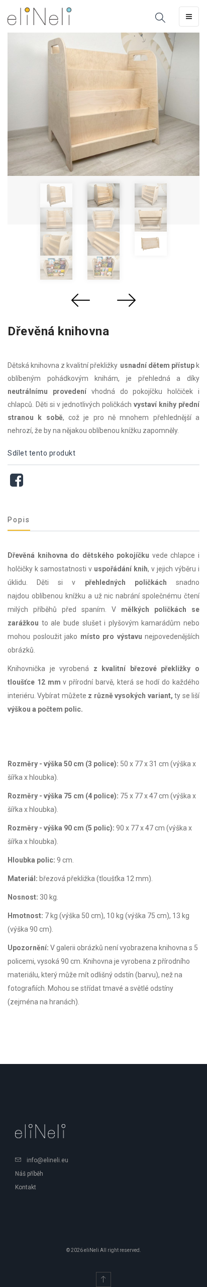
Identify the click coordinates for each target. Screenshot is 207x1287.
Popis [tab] (19, 520)
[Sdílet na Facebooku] (16, 483)
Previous (81, 300)
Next (126, 300)
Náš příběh (29, 1173)
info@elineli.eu (47, 1160)
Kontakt (25, 1187)
